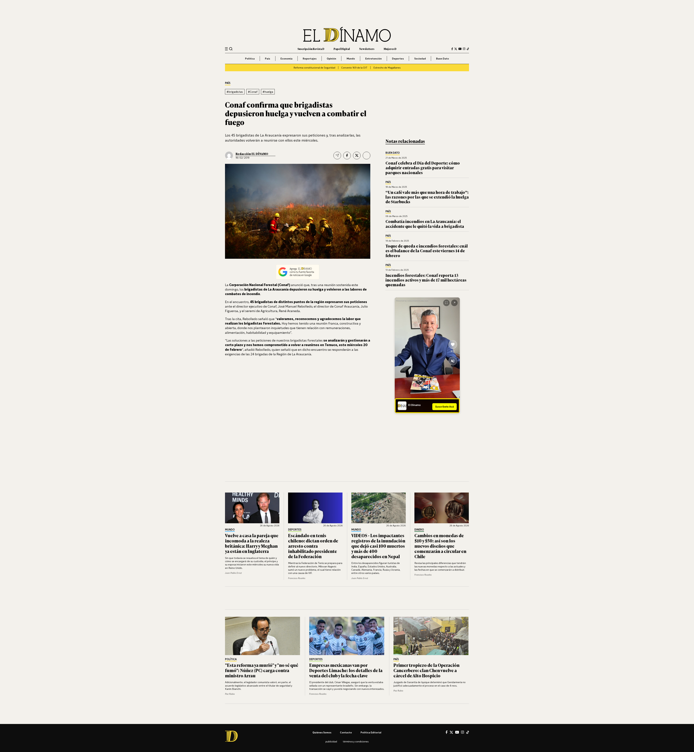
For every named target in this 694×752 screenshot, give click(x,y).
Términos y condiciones (356, 741)
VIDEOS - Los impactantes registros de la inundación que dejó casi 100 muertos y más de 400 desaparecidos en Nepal (378, 545)
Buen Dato (442, 58)
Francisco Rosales (296, 578)
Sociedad (420, 58)
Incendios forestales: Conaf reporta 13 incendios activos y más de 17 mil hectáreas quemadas (425, 280)
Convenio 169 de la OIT (354, 67)
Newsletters (366, 49)
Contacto (346, 732)
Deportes (398, 58)
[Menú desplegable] (226, 48)
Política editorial (371, 732)
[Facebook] (452, 49)
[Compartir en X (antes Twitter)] (357, 155)
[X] (451, 732)
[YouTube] (460, 49)
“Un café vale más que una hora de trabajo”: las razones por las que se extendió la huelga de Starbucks (427, 197)
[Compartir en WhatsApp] (366, 155)
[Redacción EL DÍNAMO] (229, 155)
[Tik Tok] (467, 732)
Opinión (331, 58)
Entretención (373, 58)
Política (250, 58)
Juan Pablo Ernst (233, 573)
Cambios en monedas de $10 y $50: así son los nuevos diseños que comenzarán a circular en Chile (440, 545)
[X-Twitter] (455, 49)
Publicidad (331, 741)
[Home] (347, 34)
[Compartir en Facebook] (347, 155)
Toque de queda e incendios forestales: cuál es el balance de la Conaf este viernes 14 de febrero (426, 250)
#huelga (268, 91)
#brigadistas (235, 91)
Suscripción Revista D (310, 49)
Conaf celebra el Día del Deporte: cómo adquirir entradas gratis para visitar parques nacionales (422, 167)
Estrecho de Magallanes (386, 67)
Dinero (419, 529)
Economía (286, 58)
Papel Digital (342, 49)
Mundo (351, 58)
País (267, 58)
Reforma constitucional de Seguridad (314, 67)
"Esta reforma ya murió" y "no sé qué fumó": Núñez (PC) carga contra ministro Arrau (261, 670)
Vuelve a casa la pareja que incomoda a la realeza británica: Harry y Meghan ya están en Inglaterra (251, 543)
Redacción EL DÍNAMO (251, 154)
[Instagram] (464, 49)
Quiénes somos (321, 732)
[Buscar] (231, 49)
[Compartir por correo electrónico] (337, 155)
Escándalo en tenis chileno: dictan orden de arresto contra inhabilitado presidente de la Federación (313, 545)
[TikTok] (468, 49)
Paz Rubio (230, 694)
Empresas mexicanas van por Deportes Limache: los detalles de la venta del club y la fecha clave (345, 670)
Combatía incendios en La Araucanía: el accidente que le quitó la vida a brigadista (424, 223)
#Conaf (253, 91)
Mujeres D (390, 49)
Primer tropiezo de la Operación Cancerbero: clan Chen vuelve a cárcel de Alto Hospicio (426, 670)
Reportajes (309, 58)
